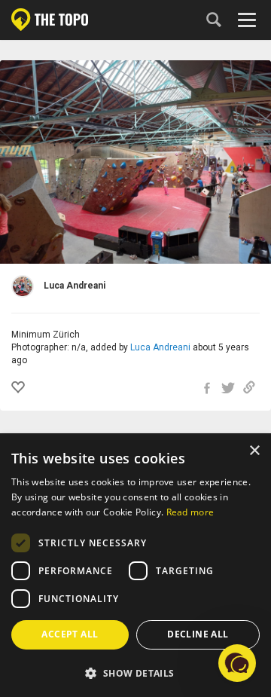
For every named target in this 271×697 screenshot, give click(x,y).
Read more (190, 512)
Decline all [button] (197, 634)
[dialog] (135, 566)
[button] (135, 672)
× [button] (254, 451)
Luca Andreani (160, 347)
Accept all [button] (69, 634)
